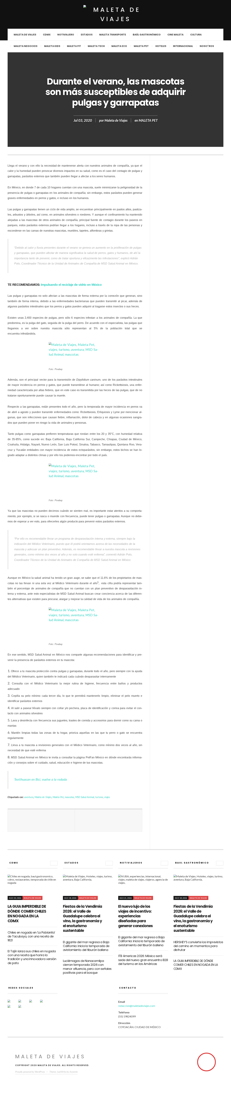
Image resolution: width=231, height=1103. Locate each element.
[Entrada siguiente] (108, 820)
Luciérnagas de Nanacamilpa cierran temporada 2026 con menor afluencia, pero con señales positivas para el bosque (87, 967)
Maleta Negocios (25, 46)
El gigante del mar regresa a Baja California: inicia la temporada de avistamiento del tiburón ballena (86, 946)
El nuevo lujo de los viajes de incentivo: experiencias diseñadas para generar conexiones (135, 916)
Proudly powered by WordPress (30, 1071)
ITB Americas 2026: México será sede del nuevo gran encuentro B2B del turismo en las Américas (143, 960)
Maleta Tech (96, 46)
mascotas (69, 797)
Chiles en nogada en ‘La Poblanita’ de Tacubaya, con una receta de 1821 (31, 936)
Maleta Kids (52, 46)
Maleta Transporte (112, 34)
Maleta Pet (141, 46)
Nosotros (207, 46)
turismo (99, 797)
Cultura (196, 34)
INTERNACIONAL (183, 46)
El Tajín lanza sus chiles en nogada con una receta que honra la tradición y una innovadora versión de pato (32, 957)
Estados (87, 34)
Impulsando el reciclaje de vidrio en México (71, 284)
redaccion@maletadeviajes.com (136, 1005)
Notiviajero (65, 34)
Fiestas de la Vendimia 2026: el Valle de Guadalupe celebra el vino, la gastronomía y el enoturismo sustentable (82, 918)
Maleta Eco (119, 46)
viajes (107, 797)
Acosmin (74, 1071)
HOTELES (160, 46)
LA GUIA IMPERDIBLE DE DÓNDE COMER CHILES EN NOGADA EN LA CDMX (27, 914)
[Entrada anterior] (41, 820)
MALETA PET (148, 120)
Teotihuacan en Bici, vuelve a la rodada (40, 779)
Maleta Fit (74, 46)
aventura (28, 797)
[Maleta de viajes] (115, 14)
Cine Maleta (175, 34)
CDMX (47, 34)
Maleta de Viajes (116, 120)
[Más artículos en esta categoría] (53, 863)
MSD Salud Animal (84, 797)
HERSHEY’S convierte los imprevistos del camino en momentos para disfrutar (198, 946)
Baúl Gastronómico (147, 34)
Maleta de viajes (25, 34)
